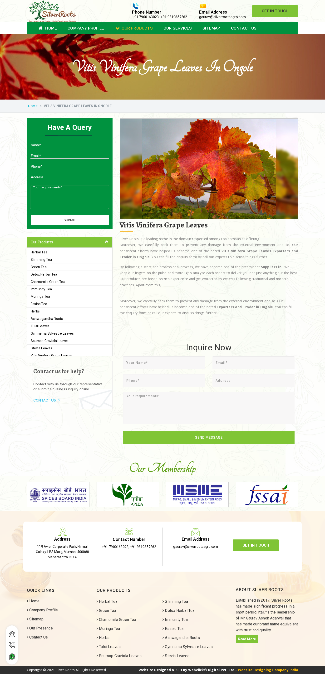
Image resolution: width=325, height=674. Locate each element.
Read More (247, 639)
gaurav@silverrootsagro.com (222, 17)
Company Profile (86, 28)
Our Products (137, 28)
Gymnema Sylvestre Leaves (52, 333)
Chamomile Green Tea (48, 282)
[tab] (69, 242)
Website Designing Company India (268, 670)
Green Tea (39, 267)
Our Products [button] (42, 242)
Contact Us (244, 28)
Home (50, 28)
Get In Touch (275, 11)
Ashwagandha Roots (47, 319)
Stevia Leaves (41, 348)
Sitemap (211, 28)
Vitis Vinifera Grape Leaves (51, 355)
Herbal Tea (39, 252)
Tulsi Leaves (40, 326)
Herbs (35, 311)
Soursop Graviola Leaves (50, 341)
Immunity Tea (41, 289)
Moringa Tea (40, 296)
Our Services (177, 28)
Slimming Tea (41, 260)
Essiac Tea (39, 304)
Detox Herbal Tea (44, 274)
